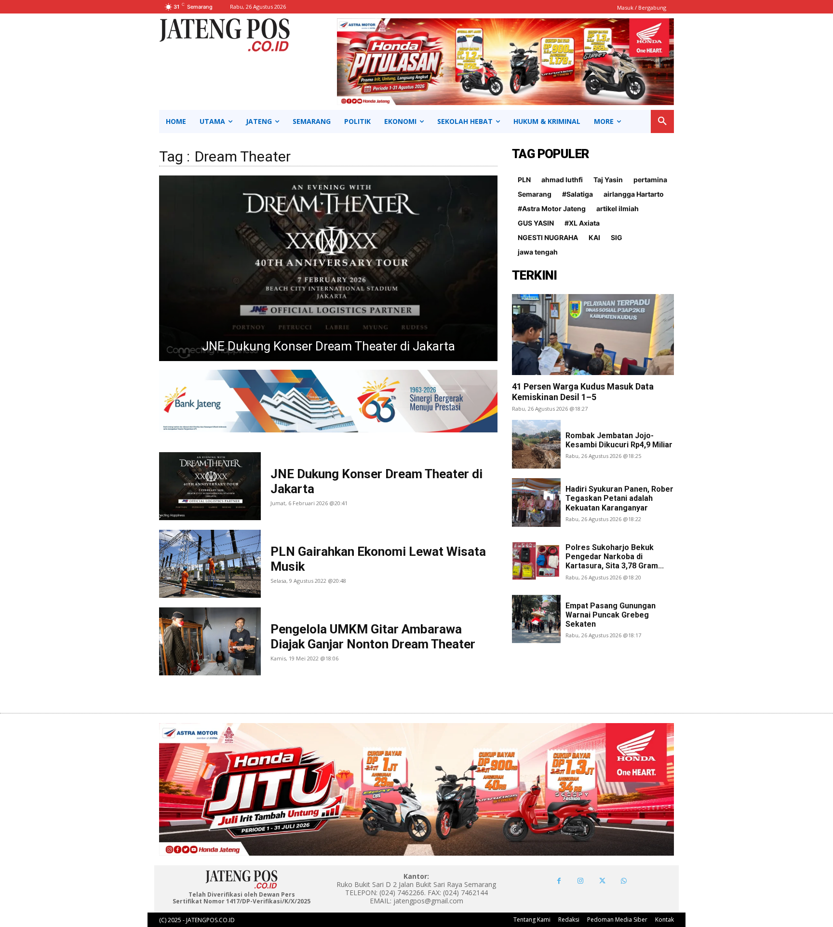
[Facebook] (559, 881)
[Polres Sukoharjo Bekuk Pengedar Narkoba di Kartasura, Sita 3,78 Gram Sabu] (536, 561)
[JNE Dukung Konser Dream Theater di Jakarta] (210, 486)
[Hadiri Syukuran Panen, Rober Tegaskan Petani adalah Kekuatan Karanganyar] (536, 502)
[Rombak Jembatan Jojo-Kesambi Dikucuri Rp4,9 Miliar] (536, 444)
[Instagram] (580, 881)
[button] (662, 121)
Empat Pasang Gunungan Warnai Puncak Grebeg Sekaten (610, 615)
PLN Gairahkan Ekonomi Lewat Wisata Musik (328, 346)
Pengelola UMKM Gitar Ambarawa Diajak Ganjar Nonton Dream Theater (372, 636)
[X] (602, 881)
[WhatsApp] (624, 881)
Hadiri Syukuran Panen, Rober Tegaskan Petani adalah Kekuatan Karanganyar (619, 498)
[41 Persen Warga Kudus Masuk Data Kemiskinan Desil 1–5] (593, 334)
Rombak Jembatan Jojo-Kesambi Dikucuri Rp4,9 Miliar (618, 440)
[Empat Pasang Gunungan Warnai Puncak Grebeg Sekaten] (536, 619)
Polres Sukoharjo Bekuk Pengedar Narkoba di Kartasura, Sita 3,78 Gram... (614, 556)
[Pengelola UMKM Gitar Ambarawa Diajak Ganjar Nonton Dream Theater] (210, 641)
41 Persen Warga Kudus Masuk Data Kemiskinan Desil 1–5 (583, 391)
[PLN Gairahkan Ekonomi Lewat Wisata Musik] (328, 268)
